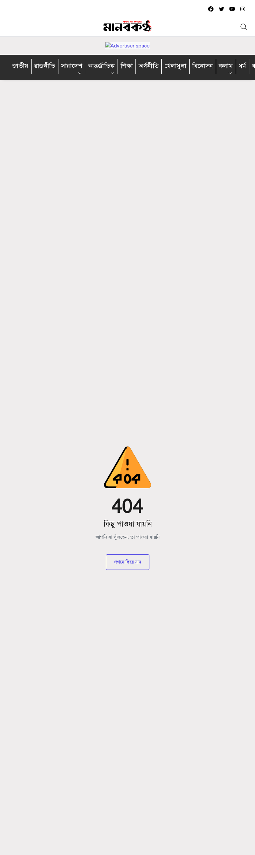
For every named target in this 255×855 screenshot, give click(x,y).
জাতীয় (20, 66)
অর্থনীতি (148, 66)
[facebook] (211, 9)
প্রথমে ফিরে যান (127, 562)
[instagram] (242, 9)
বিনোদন (202, 66)
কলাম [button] (226, 66)
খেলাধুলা (175, 66)
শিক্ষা (127, 66)
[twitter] (221, 9)
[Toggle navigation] (243, 27)
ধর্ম (242, 66)
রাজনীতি (44, 66)
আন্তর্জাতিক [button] (101, 66)
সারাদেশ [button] (71, 66)
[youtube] (232, 9)
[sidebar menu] (11, 27)
